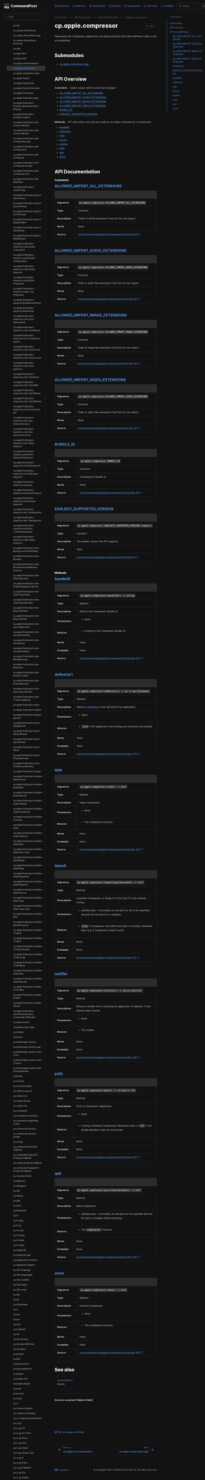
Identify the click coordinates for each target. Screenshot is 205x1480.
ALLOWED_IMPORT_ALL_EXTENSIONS (81, 93)
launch (63, 139)
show (62, 156)
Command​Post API (108, 17)
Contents (175, 17)
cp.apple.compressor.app (74, 64)
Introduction (61, 17)
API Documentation (179, 32)
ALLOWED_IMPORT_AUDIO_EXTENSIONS (82, 97)
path (62, 148)
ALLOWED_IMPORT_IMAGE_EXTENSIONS (82, 101)
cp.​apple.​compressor (136, 17)
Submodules (176, 23)
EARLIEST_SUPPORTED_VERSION (78, 114)
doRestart (65, 131)
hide (61, 135)
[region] (22, 751)
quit (61, 152)
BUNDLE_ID (65, 109)
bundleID (64, 127)
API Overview (176, 27)
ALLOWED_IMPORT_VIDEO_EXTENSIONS (82, 105)
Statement (94, 706)
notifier (63, 144)
